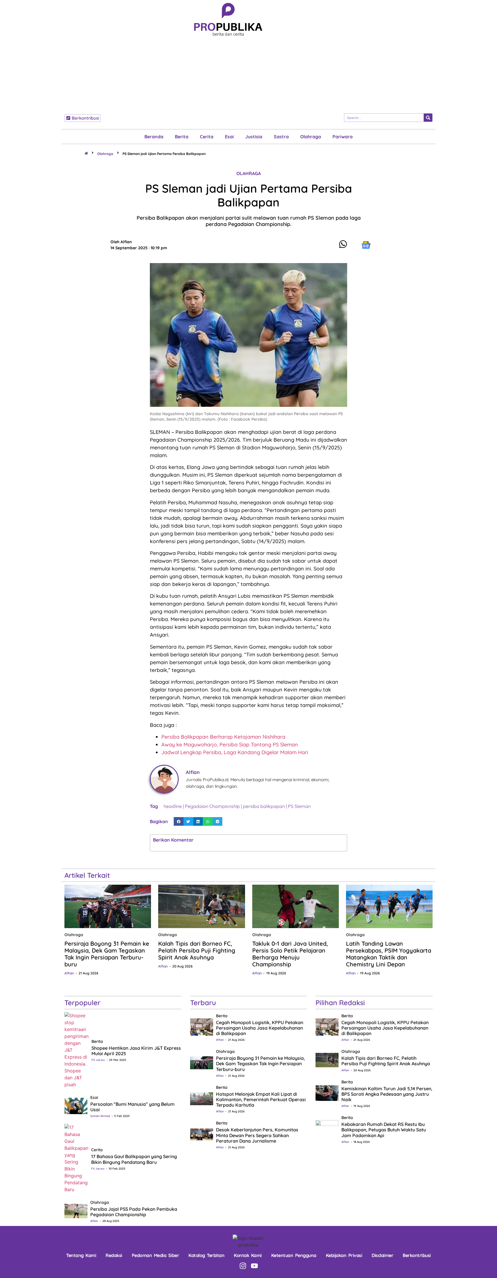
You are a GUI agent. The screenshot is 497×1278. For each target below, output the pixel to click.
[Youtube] (254, 1265)
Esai (229, 136)
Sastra (281, 136)
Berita (181, 136)
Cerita (206, 136)
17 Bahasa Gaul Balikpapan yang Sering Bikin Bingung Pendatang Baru (134, 1159)
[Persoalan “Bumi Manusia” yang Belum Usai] (75, 1105)
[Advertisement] (228, 79)
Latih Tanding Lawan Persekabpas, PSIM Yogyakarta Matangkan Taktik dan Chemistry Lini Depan (388, 954)
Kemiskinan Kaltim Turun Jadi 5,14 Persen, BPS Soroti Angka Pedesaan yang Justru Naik (386, 1094)
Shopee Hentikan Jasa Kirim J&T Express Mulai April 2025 (136, 1050)
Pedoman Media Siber (155, 1255)
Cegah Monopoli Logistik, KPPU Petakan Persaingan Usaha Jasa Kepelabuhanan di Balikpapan (259, 1028)
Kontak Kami (248, 1255)
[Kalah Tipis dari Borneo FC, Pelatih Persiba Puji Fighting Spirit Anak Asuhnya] (201, 906)
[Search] (428, 118)
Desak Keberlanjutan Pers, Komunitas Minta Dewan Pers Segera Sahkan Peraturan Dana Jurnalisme (257, 1135)
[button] (178, 821)
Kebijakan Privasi (344, 1255)
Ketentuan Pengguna (293, 1255)
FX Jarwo (98, 1060)
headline (173, 806)
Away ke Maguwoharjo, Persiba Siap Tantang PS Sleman (229, 744)
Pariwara (342, 136)
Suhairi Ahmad (100, 1116)
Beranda (153, 136)
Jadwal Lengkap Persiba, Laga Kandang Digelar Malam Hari (234, 752)
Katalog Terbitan (206, 1255)
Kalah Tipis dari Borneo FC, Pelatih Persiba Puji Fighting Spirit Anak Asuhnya (196, 950)
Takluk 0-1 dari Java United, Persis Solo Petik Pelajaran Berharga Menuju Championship (290, 954)
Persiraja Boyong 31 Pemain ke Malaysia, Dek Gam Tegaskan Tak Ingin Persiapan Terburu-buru (106, 954)
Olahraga (310, 136)
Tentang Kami (81, 1255)
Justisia (253, 136)
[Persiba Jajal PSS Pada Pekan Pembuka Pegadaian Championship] (75, 1210)
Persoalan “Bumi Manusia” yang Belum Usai (132, 1106)
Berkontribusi (417, 1255)
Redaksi (114, 1255)
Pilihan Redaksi (340, 1002)
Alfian (69, 973)
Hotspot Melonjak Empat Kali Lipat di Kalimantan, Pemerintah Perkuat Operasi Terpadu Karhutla (261, 1099)
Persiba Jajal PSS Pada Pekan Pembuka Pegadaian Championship (133, 1211)
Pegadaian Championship (212, 806)
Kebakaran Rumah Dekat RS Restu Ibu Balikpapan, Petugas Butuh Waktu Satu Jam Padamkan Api (383, 1129)
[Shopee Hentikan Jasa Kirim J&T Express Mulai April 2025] (76, 1049)
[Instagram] (242, 1265)
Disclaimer (382, 1255)
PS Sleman (299, 806)
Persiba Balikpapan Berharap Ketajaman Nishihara (223, 736)
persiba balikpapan (264, 806)
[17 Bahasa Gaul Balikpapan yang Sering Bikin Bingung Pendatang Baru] (76, 1158)
